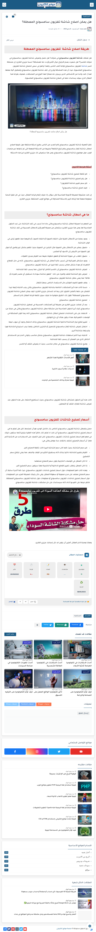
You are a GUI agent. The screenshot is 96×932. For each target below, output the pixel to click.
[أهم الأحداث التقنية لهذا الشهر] (83, 358)
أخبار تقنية (86, 16)
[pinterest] (13, 929)
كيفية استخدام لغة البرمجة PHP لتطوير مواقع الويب (56, 785)
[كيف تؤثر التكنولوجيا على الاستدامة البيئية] (85, 831)
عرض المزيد (10, 634)
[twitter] (59, 751)
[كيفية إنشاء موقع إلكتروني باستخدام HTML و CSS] (85, 820)
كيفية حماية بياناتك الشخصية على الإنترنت (58, 380)
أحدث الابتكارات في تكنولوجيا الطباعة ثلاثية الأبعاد (79, 664)
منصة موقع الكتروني (63, 929)
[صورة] (85, 893)
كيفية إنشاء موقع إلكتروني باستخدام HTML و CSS (57, 819)
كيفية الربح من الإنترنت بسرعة (63, 774)
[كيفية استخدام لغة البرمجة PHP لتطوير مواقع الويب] (85, 786)
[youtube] (81, 751)
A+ (25, 601)
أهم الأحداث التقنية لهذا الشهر (60, 358)
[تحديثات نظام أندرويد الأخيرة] (83, 370)
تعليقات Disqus (11, 704)
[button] (76, 625)
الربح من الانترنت (47, 857)
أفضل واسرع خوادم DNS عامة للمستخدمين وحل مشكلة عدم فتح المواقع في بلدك (45, 914)
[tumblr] (17, 929)
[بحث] (4, 5)
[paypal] (9, 929)
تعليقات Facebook (27, 704)
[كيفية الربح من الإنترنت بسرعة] (85, 775)
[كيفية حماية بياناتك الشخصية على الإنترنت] (83, 381)
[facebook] (15, 751)
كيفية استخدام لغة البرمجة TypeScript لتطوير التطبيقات (54, 808)
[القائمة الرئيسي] (92, 5)
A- (20, 601)
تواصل (11, 601)
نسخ (32, 601)
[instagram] (37, 751)
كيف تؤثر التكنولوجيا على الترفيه (19, 692)
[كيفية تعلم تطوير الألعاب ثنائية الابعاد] (85, 797)
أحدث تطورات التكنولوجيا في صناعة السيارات (20, 664)
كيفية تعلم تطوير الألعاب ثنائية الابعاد (61, 796)
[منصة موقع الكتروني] (49, 5)
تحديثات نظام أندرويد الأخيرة (63, 369)
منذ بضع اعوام (68, 355)
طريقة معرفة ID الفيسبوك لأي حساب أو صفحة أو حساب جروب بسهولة (48, 892)
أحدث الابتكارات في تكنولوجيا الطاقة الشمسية (49, 664)
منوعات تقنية (47, 865)
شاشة (85, 66)
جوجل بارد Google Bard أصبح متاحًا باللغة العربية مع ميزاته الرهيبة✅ (50, 903)
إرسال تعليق (83, 713)
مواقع (47, 870)
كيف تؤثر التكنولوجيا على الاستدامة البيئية (60, 830)
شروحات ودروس (47, 861)
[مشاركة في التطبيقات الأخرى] (37, 625)
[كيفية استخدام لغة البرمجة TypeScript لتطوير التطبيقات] (85, 809)
